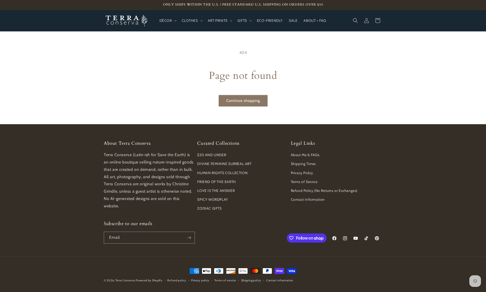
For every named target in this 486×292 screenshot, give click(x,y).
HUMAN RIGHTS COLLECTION (222, 173)
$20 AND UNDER (211, 155)
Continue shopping (243, 100)
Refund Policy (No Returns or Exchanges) (324, 190)
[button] (167, 20)
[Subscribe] (189, 238)
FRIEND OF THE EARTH (216, 181)
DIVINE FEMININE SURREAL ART (224, 163)
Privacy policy (200, 280)
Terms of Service (304, 181)
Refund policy (176, 280)
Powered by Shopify (149, 280)
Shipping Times (303, 163)
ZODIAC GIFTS (209, 208)
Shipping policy (251, 280)
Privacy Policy (302, 173)
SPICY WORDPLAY (212, 199)
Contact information (279, 280)
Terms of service (225, 280)
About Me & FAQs (305, 155)
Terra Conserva (125, 280)
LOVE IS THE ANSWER (216, 190)
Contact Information (308, 199)
